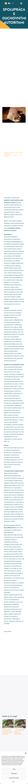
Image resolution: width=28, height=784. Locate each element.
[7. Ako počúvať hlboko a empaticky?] (20, 723)
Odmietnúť (14, 773)
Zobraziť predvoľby (14, 778)
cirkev (10, 155)
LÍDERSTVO (11, 152)
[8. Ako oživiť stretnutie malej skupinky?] (8, 723)
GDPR (13, 781)
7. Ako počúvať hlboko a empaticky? (19, 732)
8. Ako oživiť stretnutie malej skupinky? (7, 732)
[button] (25, 753)
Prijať (14, 769)
